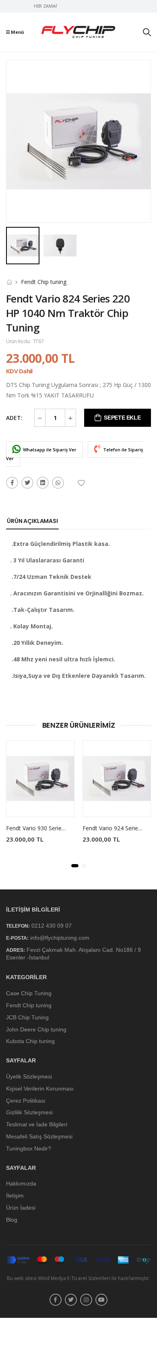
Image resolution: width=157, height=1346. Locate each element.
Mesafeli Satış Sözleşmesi (39, 1136)
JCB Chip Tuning (27, 1017)
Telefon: (18, 926)
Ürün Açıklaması (32, 521)
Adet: (14, 418)
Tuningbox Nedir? (28, 1148)
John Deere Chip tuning (36, 1029)
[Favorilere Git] (82, 483)
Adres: (15, 950)
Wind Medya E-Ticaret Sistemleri (74, 1278)
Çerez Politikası (25, 1100)
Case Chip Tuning (29, 993)
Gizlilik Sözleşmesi (29, 1112)
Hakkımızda (21, 1184)
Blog (11, 1219)
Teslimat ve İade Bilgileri (36, 1124)
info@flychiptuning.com (59, 937)
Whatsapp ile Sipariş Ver (49, 450)
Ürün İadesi (20, 1207)
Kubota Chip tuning (30, 1041)
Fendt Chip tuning (43, 282)
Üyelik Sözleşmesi (29, 1076)
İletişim (15, 1195)
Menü (17, 32)
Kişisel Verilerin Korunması (40, 1088)
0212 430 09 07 (51, 925)
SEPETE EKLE (122, 417)
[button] (75, 865)
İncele (40, 807)
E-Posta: (17, 938)
